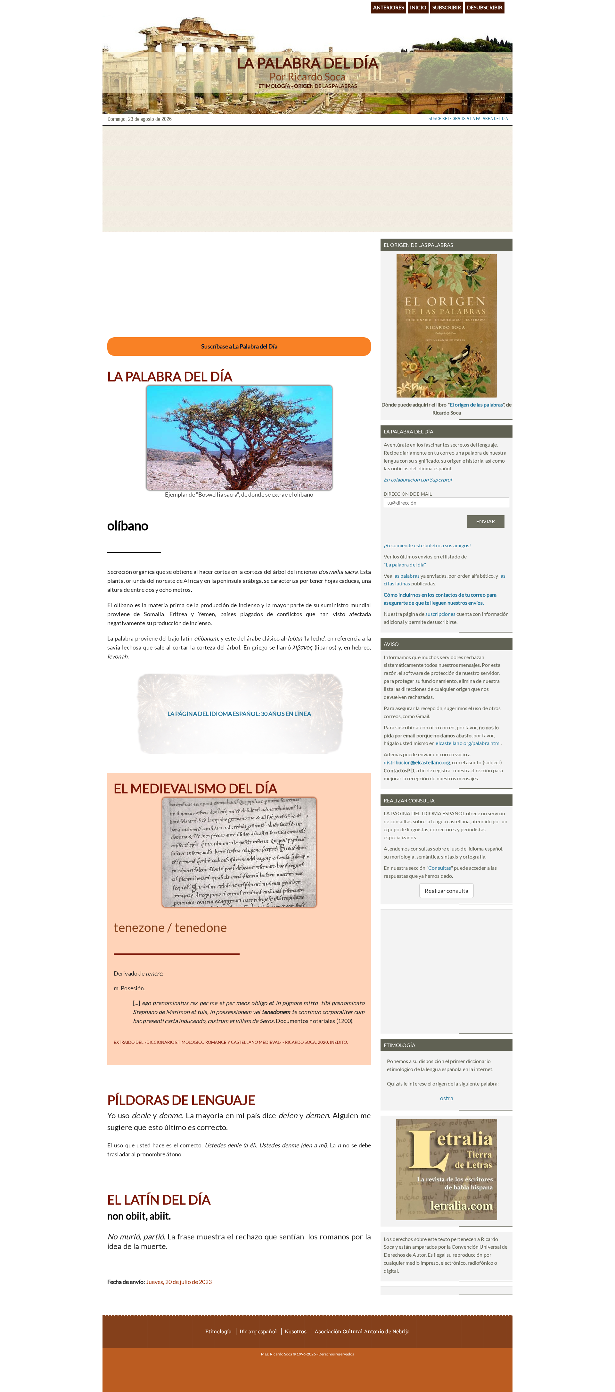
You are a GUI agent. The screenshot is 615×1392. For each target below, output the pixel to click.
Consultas (439, 868)
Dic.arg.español (258, 1331)
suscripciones (440, 614)
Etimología (218, 1331)
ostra (446, 1098)
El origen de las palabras (476, 404)
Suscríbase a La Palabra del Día (239, 346)
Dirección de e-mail (408, 494)
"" (405, 564)
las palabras (406, 576)
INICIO (418, 7)
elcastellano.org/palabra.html (468, 743)
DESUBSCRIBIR (484, 7)
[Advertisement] (307, 179)
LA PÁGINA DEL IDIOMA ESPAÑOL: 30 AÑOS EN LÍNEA (239, 713)
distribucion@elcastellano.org (417, 762)
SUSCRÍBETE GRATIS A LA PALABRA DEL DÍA (468, 119)
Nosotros (296, 1331)
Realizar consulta (446, 890)
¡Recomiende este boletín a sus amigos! (427, 545)
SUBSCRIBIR (446, 7)
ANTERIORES (388, 7)
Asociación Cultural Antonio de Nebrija (362, 1331)
